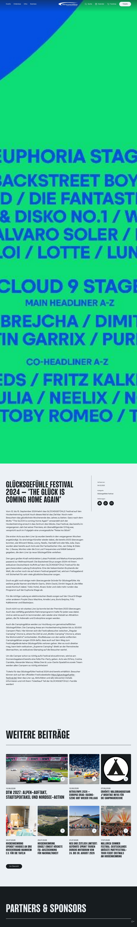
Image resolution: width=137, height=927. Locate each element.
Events (8, 4)
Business (33, 4)
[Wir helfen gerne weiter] (133, 921)
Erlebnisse (17, 4)
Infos (25, 4)
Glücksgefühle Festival (105, 494)
